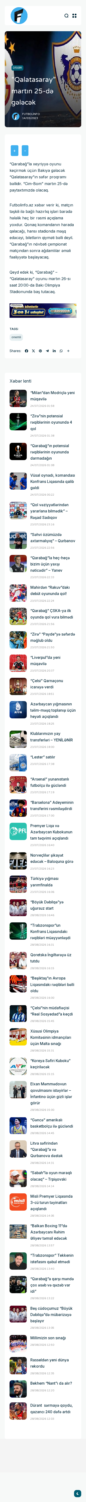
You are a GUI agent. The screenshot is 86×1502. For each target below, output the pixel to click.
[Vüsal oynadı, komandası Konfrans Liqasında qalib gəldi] (18, 481)
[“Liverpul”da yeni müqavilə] (18, 663)
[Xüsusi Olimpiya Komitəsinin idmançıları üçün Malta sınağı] (18, 1036)
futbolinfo (31, 114)
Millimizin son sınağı (48, 1338)
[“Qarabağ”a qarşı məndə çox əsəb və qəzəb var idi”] (18, 1284)
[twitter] (33, 351)
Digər (17, 67)
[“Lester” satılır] (18, 762)
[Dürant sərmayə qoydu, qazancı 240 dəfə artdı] (18, 1411)
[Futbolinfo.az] (19, 15)
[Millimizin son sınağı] (18, 1343)
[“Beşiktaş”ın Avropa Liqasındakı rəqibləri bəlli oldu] (18, 983)
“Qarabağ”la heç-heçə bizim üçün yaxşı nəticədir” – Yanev (50, 564)
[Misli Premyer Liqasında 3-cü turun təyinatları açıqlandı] (18, 1202)
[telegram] (47, 351)
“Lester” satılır (42, 757)
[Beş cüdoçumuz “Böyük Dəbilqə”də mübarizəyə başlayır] (18, 1314)
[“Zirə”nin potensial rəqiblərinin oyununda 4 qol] (18, 421)
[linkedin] (54, 351)
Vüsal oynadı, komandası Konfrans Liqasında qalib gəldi (52, 481)
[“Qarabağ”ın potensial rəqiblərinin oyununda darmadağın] (18, 451)
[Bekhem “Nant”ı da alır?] (18, 1389)
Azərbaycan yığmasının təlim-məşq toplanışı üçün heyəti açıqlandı (53, 710)
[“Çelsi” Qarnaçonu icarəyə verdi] (18, 686)
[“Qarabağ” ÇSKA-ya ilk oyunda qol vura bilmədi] (18, 616)
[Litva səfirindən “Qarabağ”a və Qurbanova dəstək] (18, 1149)
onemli (16, 337)
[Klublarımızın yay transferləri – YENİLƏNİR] (18, 739)
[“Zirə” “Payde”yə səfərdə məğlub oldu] (18, 640)
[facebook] (26, 351)
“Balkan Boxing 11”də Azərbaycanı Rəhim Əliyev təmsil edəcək (48, 1232)
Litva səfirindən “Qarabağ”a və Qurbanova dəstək (46, 1149)
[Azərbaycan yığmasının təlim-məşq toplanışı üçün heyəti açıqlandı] (18, 709)
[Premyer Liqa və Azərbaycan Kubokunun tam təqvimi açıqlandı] (18, 831)
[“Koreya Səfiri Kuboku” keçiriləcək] (18, 1066)
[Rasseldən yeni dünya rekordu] (18, 1365)
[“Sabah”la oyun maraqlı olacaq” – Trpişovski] (18, 1178)
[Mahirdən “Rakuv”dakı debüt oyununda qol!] (18, 593)
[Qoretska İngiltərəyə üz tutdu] (18, 960)
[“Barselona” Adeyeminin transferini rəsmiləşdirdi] (18, 808)
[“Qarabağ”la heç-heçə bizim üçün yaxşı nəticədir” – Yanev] (18, 563)
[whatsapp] (61, 351)
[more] (68, 351)
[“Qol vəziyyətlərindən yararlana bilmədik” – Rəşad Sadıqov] (18, 510)
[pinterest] (40, 351)
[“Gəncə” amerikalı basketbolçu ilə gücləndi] (18, 1125)
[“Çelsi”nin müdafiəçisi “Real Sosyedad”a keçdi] (18, 1013)
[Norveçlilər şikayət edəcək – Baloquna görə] (18, 861)
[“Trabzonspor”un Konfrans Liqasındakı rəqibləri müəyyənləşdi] (18, 931)
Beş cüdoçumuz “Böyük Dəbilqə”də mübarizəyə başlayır (51, 1314)
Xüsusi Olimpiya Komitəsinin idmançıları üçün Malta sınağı (50, 1037)
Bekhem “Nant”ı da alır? (51, 1383)
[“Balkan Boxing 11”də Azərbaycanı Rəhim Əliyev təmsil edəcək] (18, 1231)
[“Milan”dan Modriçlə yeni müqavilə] (18, 398)
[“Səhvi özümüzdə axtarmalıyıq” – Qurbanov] (18, 540)
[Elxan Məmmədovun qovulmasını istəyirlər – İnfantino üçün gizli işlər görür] (18, 1089)
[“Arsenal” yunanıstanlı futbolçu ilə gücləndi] (18, 784)
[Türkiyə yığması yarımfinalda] (18, 884)
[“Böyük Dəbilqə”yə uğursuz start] (18, 907)
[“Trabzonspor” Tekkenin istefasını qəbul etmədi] (18, 1261)
